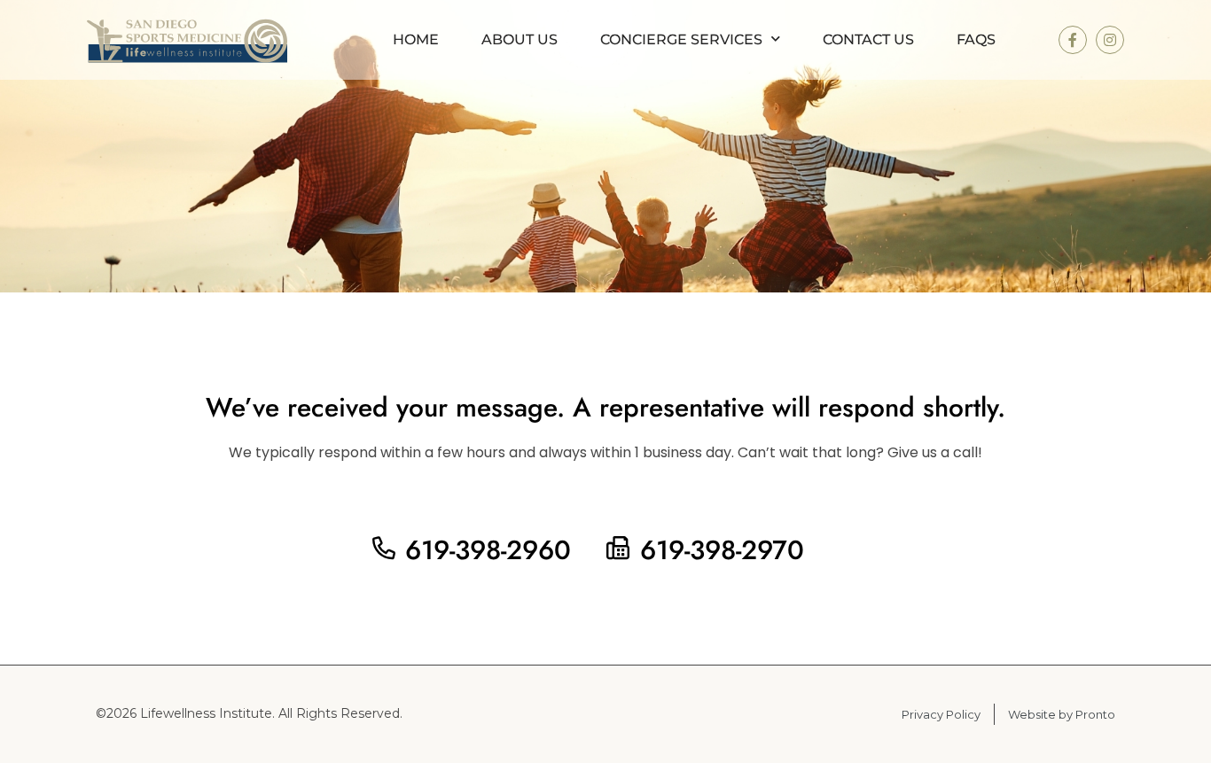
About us (519, 39)
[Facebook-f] (1073, 40)
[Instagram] (1110, 40)
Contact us (868, 39)
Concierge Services (681, 39)
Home (416, 39)
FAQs (976, 39)
